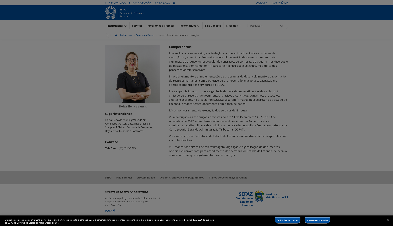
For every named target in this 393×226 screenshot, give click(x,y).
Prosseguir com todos (317, 220)
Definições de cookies (287, 220)
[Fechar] (388, 220)
